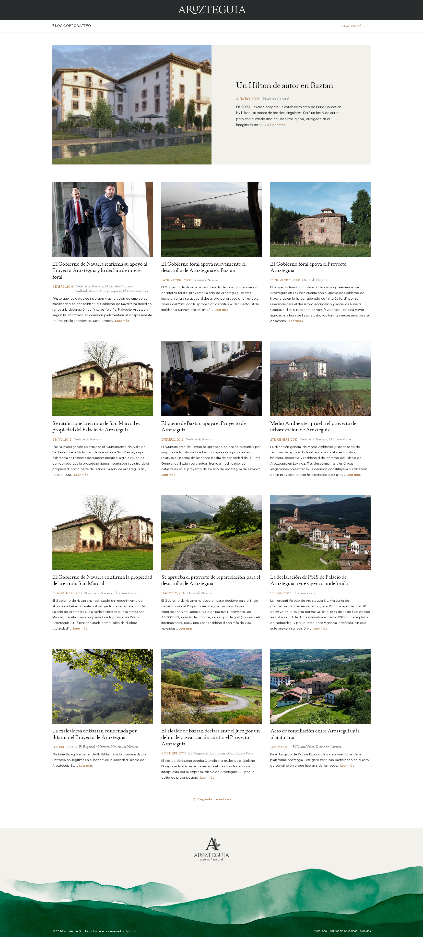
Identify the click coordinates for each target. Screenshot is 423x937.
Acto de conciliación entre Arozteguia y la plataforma (315, 734)
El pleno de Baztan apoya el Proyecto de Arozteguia (203, 427)
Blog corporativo (71, 26)
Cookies (365, 931)
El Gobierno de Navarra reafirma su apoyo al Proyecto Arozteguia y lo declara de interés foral (99, 271)
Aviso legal (321, 931)
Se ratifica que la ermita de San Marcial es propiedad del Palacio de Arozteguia (96, 427)
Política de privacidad (344, 931)
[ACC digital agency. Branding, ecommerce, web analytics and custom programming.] (131, 932)
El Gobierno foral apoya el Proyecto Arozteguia (308, 267)
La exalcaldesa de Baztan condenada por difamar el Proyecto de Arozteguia (94, 734)
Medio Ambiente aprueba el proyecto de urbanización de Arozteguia (313, 427)
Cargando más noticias (214, 799)
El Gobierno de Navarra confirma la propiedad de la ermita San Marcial (102, 580)
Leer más (278, 125)
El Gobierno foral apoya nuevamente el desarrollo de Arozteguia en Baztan (203, 267)
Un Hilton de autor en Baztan (284, 86)
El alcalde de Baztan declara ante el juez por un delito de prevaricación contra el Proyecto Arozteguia (210, 738)
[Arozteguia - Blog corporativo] (211, 849)
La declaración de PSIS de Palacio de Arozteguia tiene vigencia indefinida (309, 580)
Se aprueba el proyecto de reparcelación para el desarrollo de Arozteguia (210, 580)
